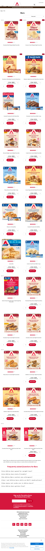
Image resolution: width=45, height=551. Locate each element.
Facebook (13, 524)
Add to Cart (10, 86)
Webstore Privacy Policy (23, 530)
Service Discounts (23, 516)
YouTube (30, 524)
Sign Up (30, 500)
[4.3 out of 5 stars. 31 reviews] (33, 261)
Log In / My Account (23, 518)
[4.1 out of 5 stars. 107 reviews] (33, 372)
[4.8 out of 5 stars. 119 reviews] (11, 113)
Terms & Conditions (23, 531)
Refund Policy (23, 532)
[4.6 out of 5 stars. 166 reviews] (11, 372)
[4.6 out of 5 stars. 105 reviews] (33, 150)
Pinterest (25, 524)
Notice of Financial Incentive (20, 506)
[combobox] (11, 82)
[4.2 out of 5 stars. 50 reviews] (33, 187)
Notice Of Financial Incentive (23, 535)
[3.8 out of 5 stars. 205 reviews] (11, 335)
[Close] (41, 540)
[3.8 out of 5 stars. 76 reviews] (33, 42)
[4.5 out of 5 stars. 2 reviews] (33, 76)
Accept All (37, 543)
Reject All (36, 546)
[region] (22, 544)
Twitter (17, 524)
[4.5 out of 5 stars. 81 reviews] (11, 187)
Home (2, 10)
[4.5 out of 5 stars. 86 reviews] (11, 150)
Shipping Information (23, 513)
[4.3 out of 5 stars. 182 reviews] (11, 408)
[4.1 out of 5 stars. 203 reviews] (33, 298)
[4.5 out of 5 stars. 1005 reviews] (33, 113)
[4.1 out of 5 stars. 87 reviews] (11, 76)
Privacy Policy (11, 547)
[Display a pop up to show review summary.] (14, 42)
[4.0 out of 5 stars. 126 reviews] (11, 298)
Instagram (21, 524)
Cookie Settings (37, 548)
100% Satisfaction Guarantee (23, 512)
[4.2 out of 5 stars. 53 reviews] (33, 335)
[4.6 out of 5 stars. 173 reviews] (33, 408)
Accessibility (23, 534)
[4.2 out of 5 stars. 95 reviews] (11, 42)
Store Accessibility (23, 536)
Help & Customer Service (23, 514)
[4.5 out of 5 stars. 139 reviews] (11, 224)
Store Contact (23, 517)
